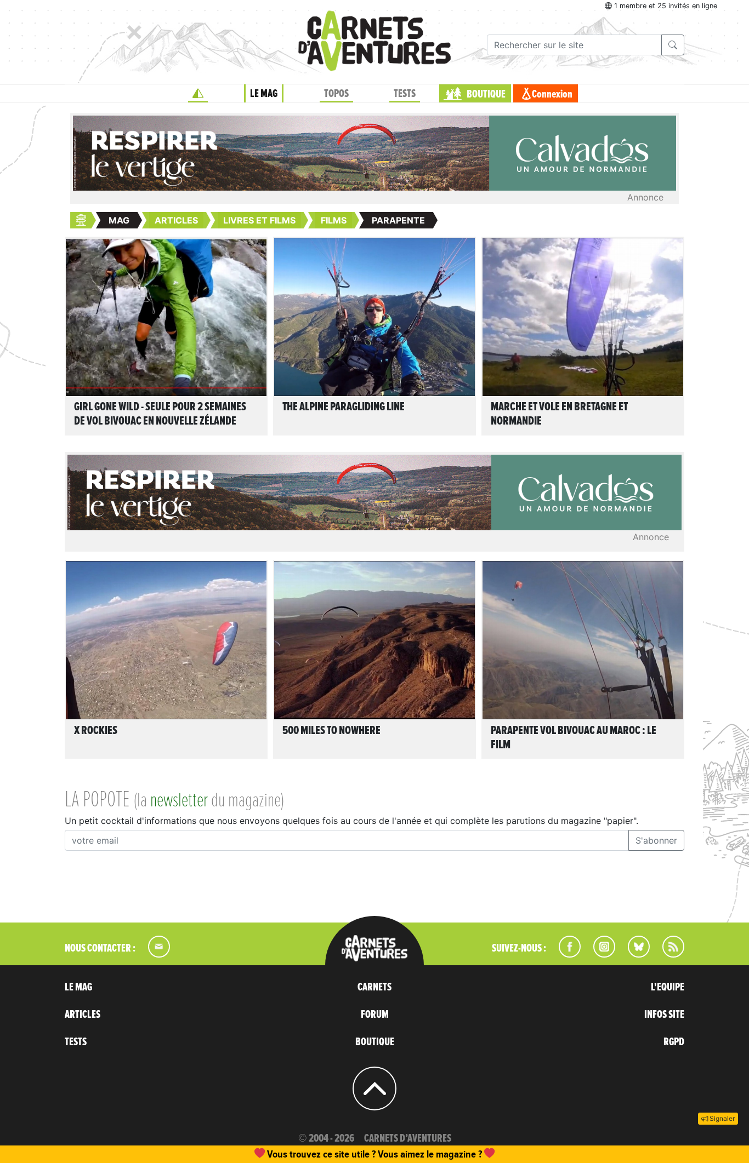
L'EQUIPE (667, 987)
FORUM (375, 1014)
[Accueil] (198, 93)
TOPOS (336, 93)
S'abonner (656, 840)
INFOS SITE (664, 1014)
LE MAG (263, 93)
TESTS (405, 93)
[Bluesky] (633, 954)
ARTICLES (82, 1014)
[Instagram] (599, 954)
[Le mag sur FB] (565, 954)
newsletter (179, 801)
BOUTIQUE (486, 94)
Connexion (552, 94)
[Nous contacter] (153, 954)
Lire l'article (169, 327)
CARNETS (374, 987)
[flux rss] (667, 954)
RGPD (673, 1041)
